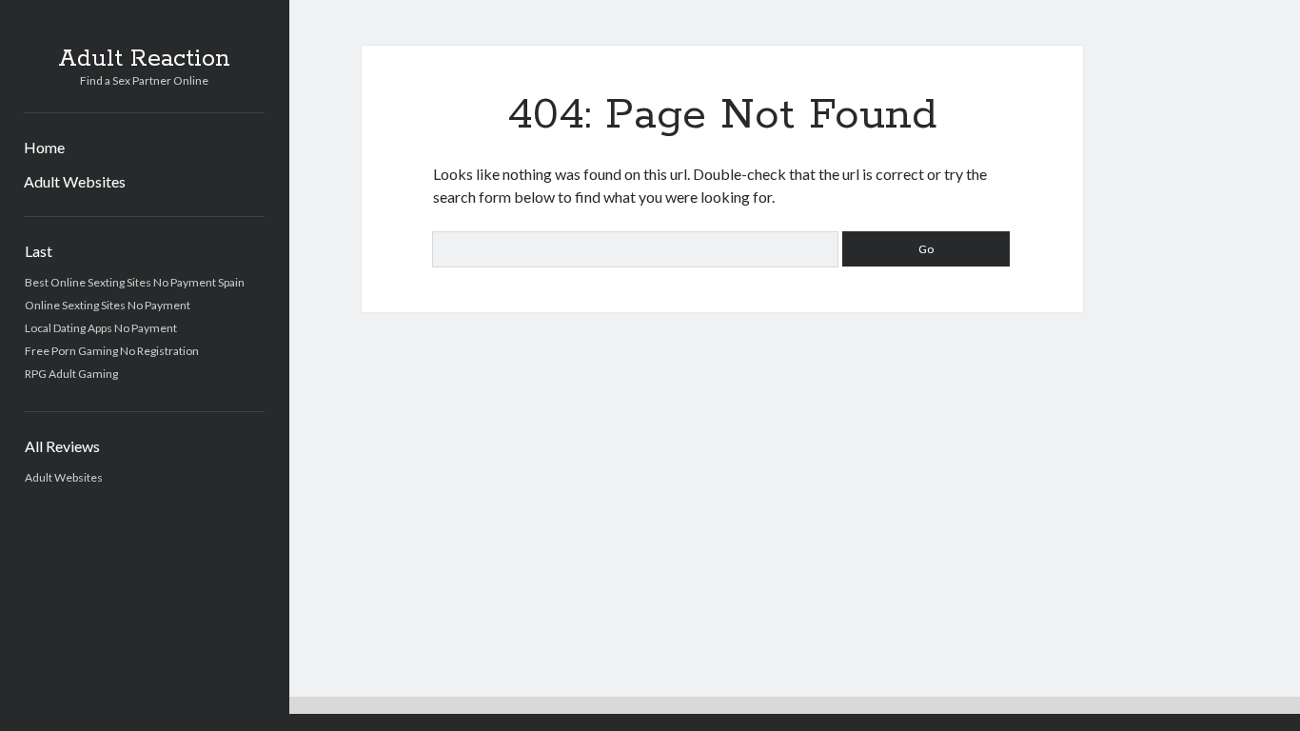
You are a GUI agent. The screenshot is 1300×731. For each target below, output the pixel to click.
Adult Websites (75, 181)
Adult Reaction (144, 59)
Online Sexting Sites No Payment (107, 305)
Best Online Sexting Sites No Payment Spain (135, 282)
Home (44, 147)
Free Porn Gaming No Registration (112, 351)
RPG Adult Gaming (71, 373)
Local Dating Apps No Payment (101, 328)
